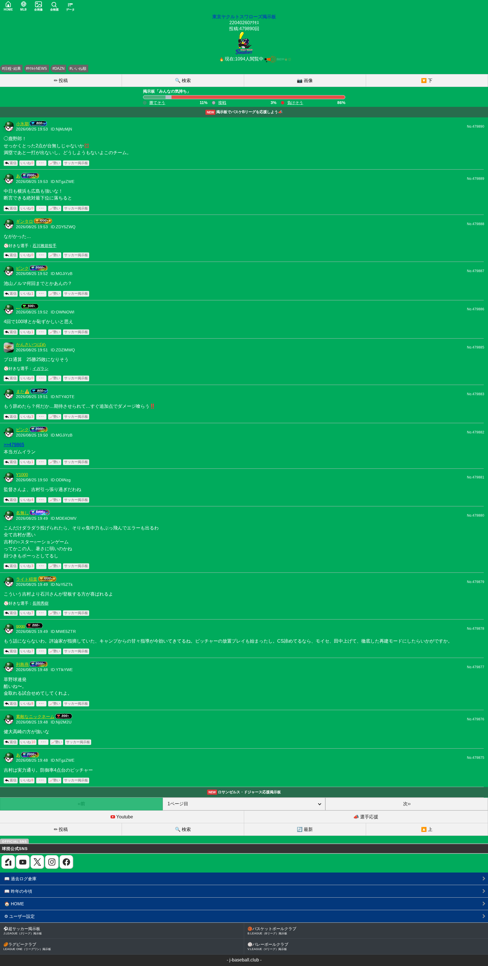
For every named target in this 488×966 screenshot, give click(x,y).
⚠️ (27, 391)
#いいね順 (78, 68)
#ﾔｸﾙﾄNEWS (36, 68)
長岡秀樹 (40, 603)
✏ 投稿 (61, 80)
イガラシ (40, 368)
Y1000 (22, 474)
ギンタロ (24, 221)
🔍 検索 (183, 80)
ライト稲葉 (26, 579)
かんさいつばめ (31, 344)
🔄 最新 (305, 829)
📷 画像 (305, 80)
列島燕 (22, 664)
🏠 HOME (14, 903)
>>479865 (14, 444)
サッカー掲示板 (76, 163)
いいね (27, 163)
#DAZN (58, 68)
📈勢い (54, 163)
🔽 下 (426, 80)
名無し (22, 513)
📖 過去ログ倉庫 (20, 878)
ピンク (22, 268)
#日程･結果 (11, 68)
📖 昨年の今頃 (18, 891)
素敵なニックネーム (35, 716)
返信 (13, 163)
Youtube (124, 816)
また (20, 391)
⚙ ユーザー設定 (19, 916)
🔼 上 (426, 829)
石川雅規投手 (44, 245)
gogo (20, 626)
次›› (407, 803)
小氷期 (22, 124)
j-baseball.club (244, 959)
